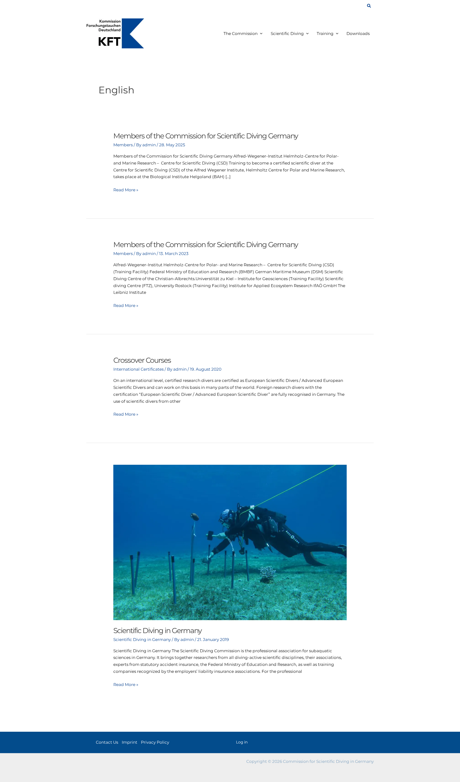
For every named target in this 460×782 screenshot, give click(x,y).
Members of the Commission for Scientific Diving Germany (205, 135)
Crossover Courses (142, 360)
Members (123, 144)
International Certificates (138, 369)
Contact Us (107, 742)
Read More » (125, 190)
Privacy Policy (155, 742)
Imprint (129, 742)
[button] (369, 6)
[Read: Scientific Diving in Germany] (229, 542)
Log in (242, 742)
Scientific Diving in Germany (157, 630)
